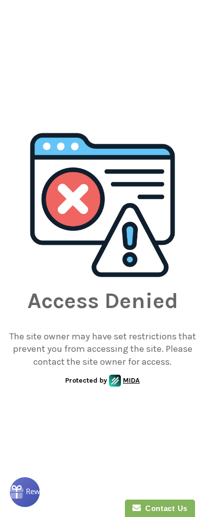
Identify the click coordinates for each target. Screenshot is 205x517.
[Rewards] (25, 492)
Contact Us (164, 508)
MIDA (131, 380)
